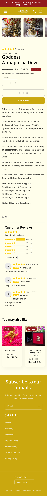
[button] (6, 11)
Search (8, 422)
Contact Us (9, 434)
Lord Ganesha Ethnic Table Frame (35, 352)
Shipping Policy (11, 440)
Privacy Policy (11, 458)
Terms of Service (12, 452)
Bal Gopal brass (12, 350)
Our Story (9, 428)
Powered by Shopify (33, 491)
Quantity (5, 77)
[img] (19, 264)
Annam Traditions (19, 491)
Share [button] (7, 217)
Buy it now (23, 100)
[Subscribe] (39, 406)
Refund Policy (11, 446)
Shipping (15, 73)
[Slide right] (28, 45)
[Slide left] (18, 45)
